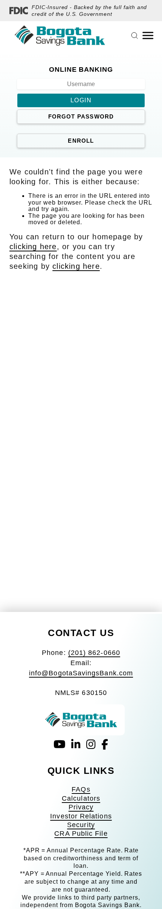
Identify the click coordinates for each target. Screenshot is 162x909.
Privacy (81, 807)
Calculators (81, 798)
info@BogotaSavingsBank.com (81, 673)
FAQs (81, 789)
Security (81, 825)
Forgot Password (81, 116)
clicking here (33, 246)
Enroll (81, 140)
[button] (81, 67)
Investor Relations (81, 816)
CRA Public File (80, 833)
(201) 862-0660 (94, 652)
